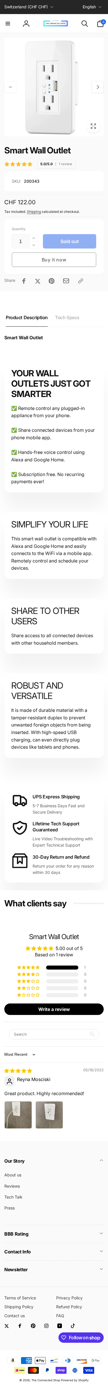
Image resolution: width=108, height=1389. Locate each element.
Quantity (19, 229)
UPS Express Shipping (56, 797)
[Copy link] (81, 281)
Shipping (34, 211)
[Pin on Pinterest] (51, 281)
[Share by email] (66, 280)
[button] (7, 23)
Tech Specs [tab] (67, 317)
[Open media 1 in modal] (54, 86)
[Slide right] (98, 87)
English (89, 6)
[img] (18, 1071)
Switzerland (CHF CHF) (26, 6)
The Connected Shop (45, 1380)
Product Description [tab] (27, 317)
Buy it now (54, 260)
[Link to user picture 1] (18, 1115)
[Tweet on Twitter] (38, 281)
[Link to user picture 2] (49, 1115)
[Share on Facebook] (24, 281)
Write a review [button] (54, 1009)
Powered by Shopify (75, 1380)
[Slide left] (10, 87)
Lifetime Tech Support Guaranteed (56, 827)
